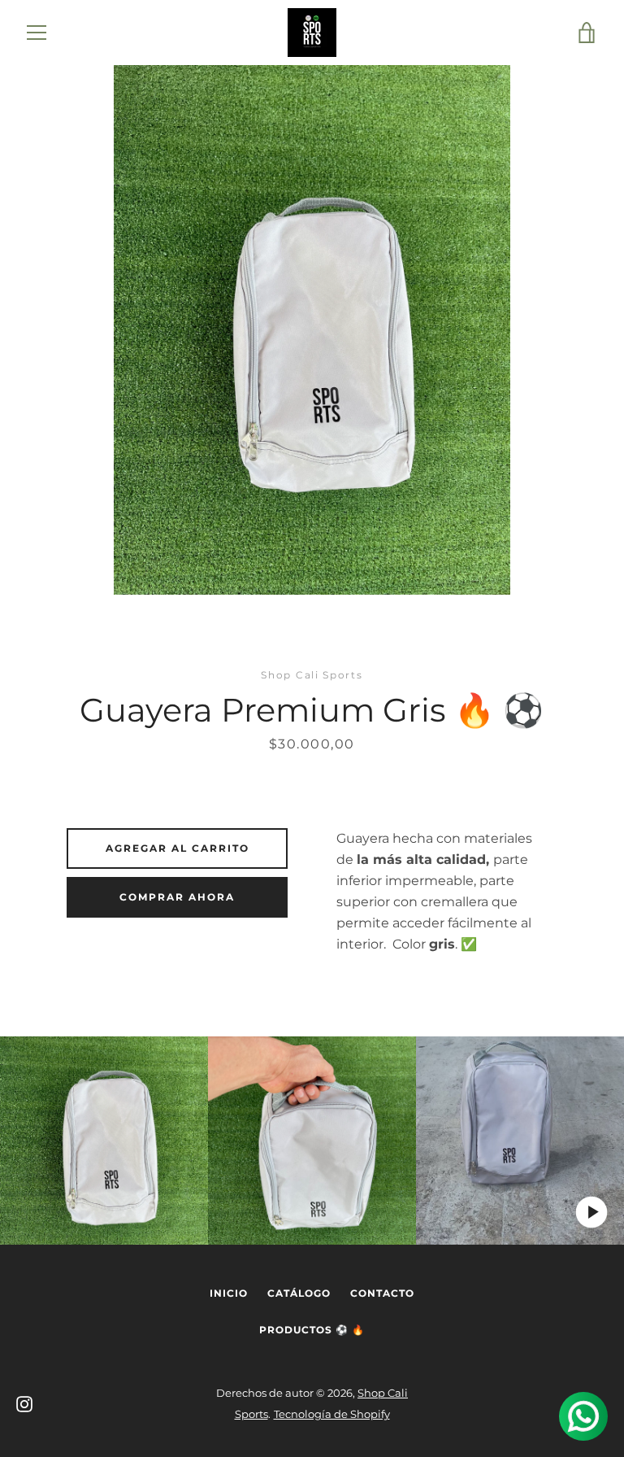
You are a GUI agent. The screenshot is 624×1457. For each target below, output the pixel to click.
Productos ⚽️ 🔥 (312, 1330)
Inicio (229, 1293)
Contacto (382, 1293)
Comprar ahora (177, 897)
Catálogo (299, 1293)
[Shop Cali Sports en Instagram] (24, 1403)
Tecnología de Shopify (332, 1414)
